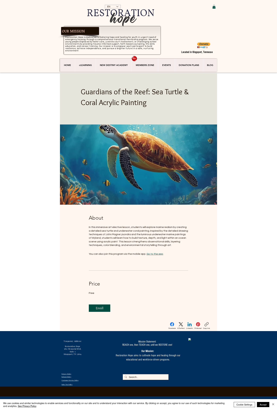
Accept (263, 404)
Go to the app (155, 254)
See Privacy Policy (27, 406)
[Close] (273, 404)
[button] (214, 7)
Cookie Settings (244, 404)
